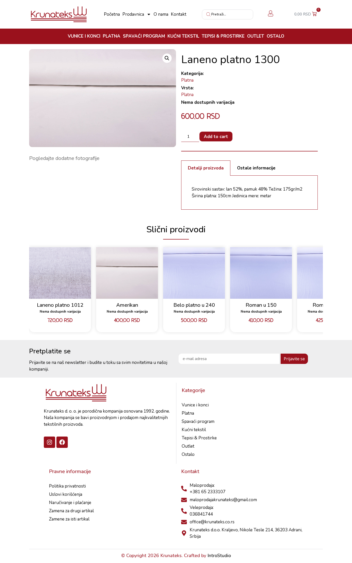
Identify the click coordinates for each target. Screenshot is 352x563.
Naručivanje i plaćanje (70, 503)
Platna (111, 36)
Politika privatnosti (67, 486)
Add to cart (216, 137)
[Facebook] (62, 442)
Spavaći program (144, 36)
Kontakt (178, 14)
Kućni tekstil (183, 36)
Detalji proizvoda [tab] (206, 168)
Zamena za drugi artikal (71, 511)
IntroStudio (219, 555)
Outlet (255, 36)
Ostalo (275, 36)
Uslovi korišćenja (65, 494)
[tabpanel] (249, 193)
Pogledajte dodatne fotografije (64, 158)
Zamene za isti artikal (69, 519)
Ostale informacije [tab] (256, 168)
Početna (112, 14)
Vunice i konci (84, 36)
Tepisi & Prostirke (223, 36)
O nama (161, 14)
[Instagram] (49, 442)
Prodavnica (133, 14)
